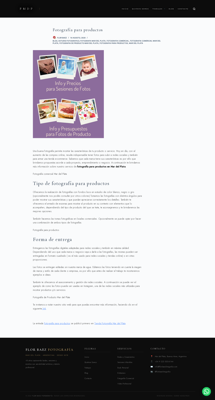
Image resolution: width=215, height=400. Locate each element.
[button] (206, 391)
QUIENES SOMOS (140, 9)
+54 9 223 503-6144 (164, 361)
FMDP (27, 9)
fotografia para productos (114, 43)
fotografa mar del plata (93, 41)
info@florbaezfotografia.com (166, 366)
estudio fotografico (69, 41)
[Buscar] (194, 9)
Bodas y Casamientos (125, 357)
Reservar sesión (164, 396)
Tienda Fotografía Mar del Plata (109, 323)
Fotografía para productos (57, 323)
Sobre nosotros (181, 396)
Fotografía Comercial (125, 378)
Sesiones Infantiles (124, 362)
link (44, 308)
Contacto (88, 378)
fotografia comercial (118, 41)
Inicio (87, 357)
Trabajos (88, 367)
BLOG (171, 9)
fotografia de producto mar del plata (79, 43)
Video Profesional (124, 383)
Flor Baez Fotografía (42, 396)
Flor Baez (50, 350)
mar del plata (136, 43)
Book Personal (123, 367)
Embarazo (121, 373)
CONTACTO (183, 9)
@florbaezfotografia (162, 371)
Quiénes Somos (91, 362)
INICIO (125, 9)
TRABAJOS (157, 9)
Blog (55, 41)
